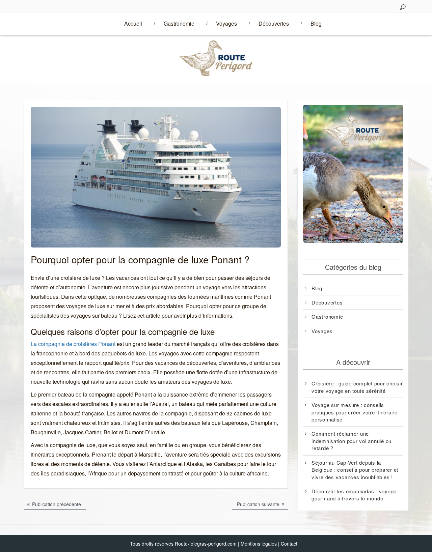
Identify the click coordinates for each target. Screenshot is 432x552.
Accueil (133, 23)
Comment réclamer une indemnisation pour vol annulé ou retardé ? (352, 441)
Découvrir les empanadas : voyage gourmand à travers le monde (354, 495)
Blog (316, 23)
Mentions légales (259, 543)
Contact (289, 543)
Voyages (226, 23)
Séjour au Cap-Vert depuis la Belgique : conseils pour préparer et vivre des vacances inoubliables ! (355, 470)
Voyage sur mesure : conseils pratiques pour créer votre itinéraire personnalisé (355, 412)
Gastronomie (179, 23)
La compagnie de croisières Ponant (73, 344)
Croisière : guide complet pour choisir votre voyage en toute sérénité (357, 387)
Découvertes (274, 23)
